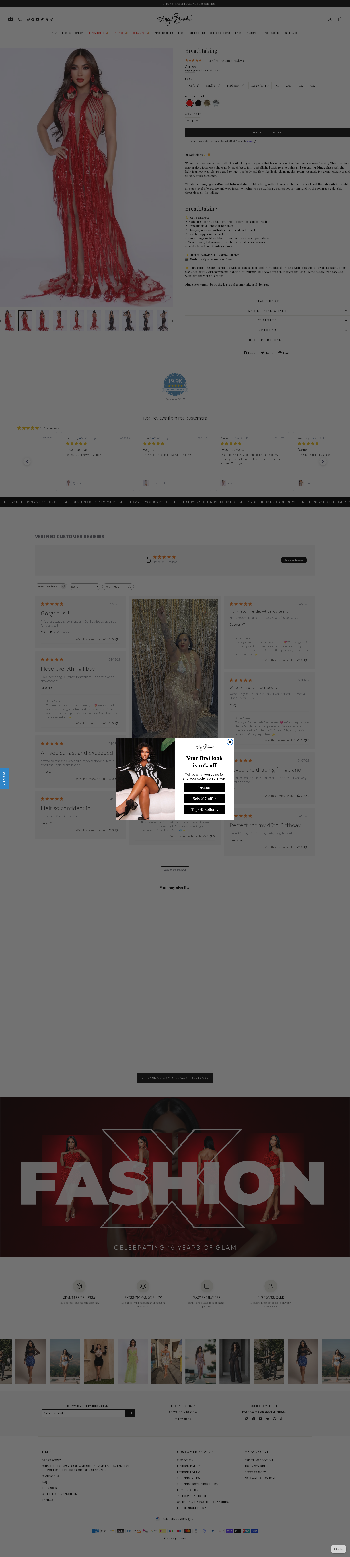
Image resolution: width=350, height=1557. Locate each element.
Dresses (204, 787)
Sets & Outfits (204, 798)
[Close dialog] (230, 742)
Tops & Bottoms (204, 809)
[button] (4, 778)
